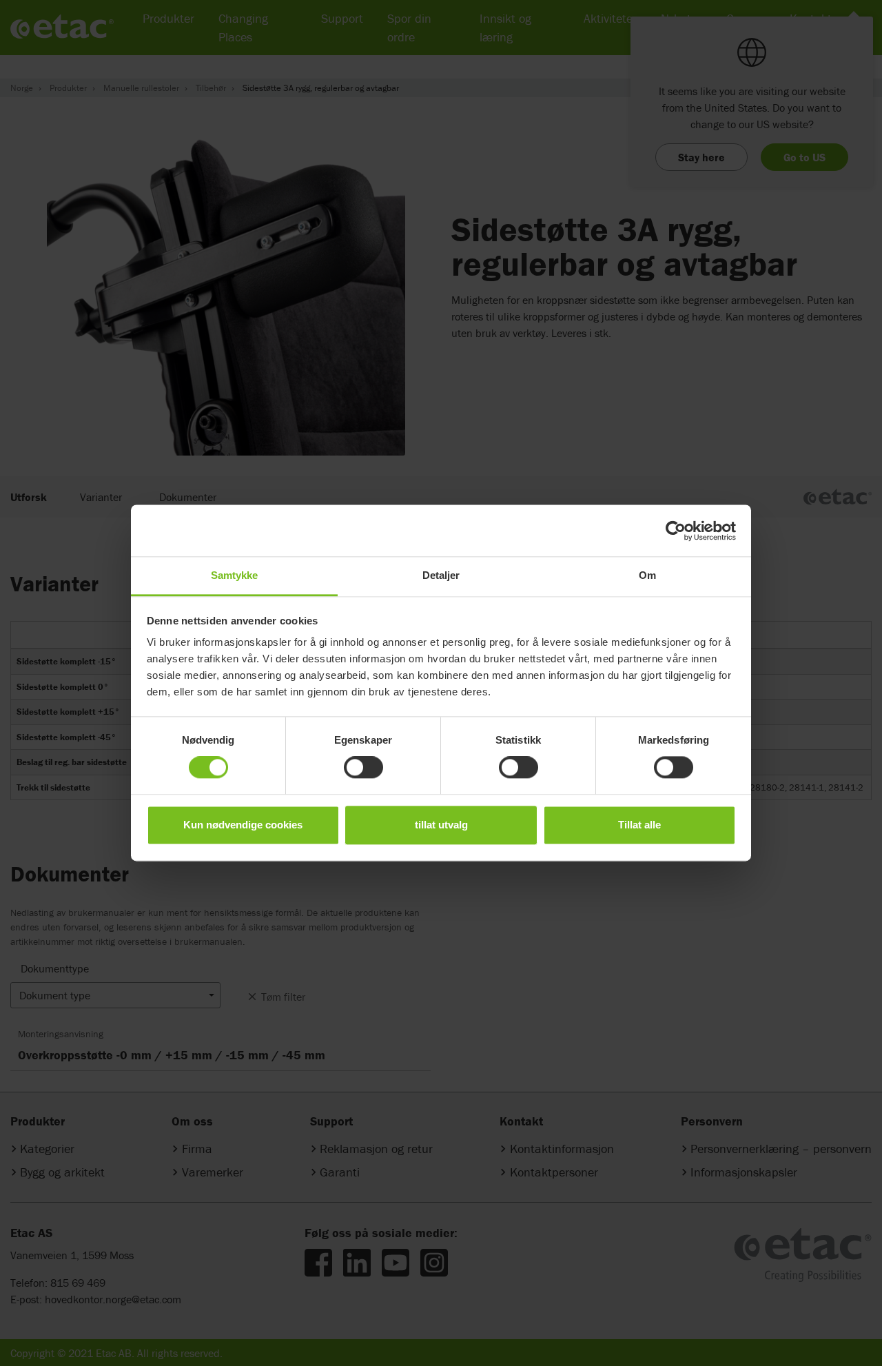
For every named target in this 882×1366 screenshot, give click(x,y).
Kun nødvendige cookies (242, 824)
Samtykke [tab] (234, 575)
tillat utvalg (441, 824)
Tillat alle (639, 824)
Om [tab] (647, 575)
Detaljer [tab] (441, 575)
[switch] (363, 768)
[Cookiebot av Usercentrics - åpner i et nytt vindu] (675, 530)
